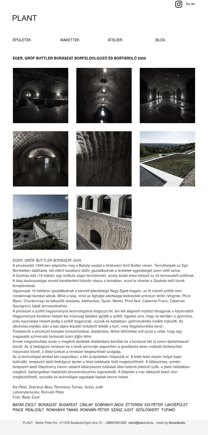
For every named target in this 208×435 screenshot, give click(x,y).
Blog (160, 39)
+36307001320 (115, 422)
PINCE (18, 409)
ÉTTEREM (134, 404)
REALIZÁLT (34, 409)
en (193, 3)
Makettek (69, 39)
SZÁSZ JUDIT (122, 409)
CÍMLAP (86, 404)
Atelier (115, 39)
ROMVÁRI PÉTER (94, 409)
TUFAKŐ (168, 409)
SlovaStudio (177, 422)
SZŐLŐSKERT (147, 409)
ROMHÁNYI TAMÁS (62, 409)
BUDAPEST (68, 404)
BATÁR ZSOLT (24, 404)
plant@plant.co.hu (141, 422)
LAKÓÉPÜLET (176, 404)
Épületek (22, 39)
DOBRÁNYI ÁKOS (109, 404)
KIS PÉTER (154, 404)
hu (188, 3)
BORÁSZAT (47, 404)
